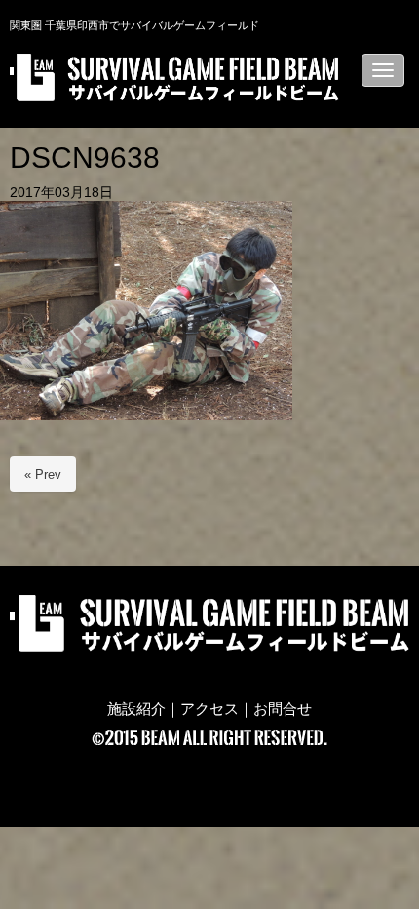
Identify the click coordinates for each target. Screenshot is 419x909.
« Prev (42, 474)
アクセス (209, 709)
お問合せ (282, 709)
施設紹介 (136, 709)
